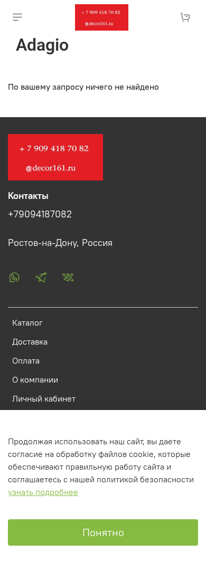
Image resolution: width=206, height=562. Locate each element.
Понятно (103, 532)
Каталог (27, 322)
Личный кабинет (44, 398)
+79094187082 (40, 214)
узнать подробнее (43, 492)
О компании (35, 379)
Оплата (26, 360)
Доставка (30, 341)
